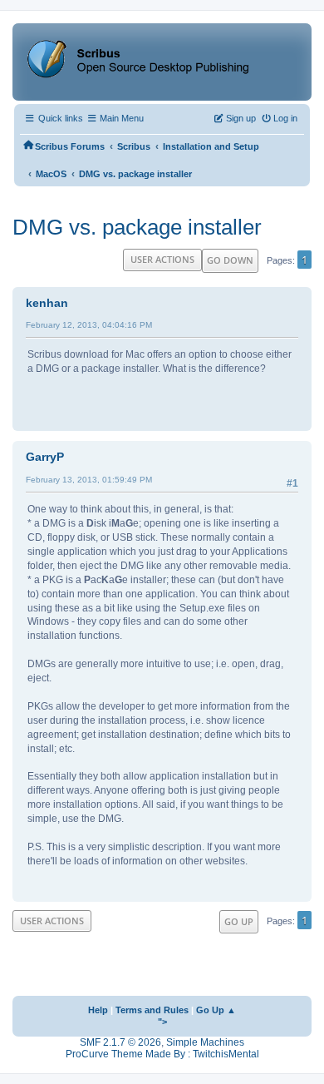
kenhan (47, 302)
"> (162, 1022)
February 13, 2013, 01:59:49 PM (89, 479)
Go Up (238, 921)
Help (98, 1010)
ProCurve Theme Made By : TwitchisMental (162, 1054)
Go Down (230, 260)
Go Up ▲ (216, 1010)
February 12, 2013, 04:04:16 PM (89, 324)
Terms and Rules (152, 1010)
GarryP (45, 456)
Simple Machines (205, 1042)
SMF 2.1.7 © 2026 (120, 1042)
